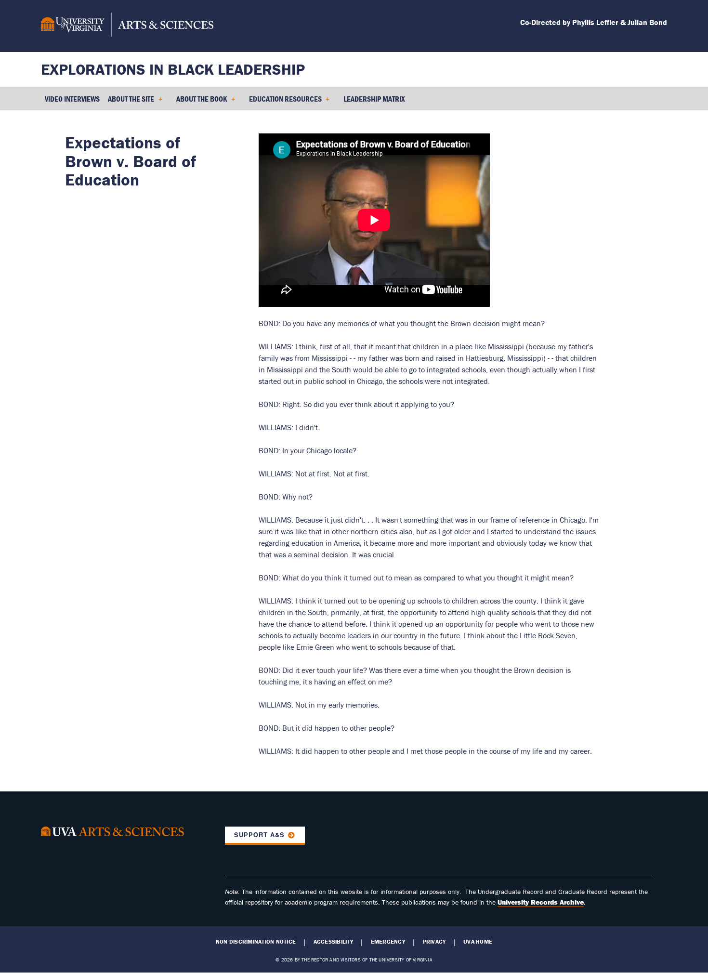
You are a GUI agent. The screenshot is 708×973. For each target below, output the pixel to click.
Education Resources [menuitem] (283, 102)
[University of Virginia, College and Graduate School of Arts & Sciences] (127, 26)
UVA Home (477, 941)
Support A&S (259, 834)
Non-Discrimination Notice (256, 941)
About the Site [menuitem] (129, 102)
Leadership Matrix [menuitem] (374, 99)
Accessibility (333, 941)
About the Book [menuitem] (199, 102)
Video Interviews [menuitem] (72, 99)
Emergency (388, 941)
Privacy (434, 941)
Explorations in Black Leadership (173, 69)
